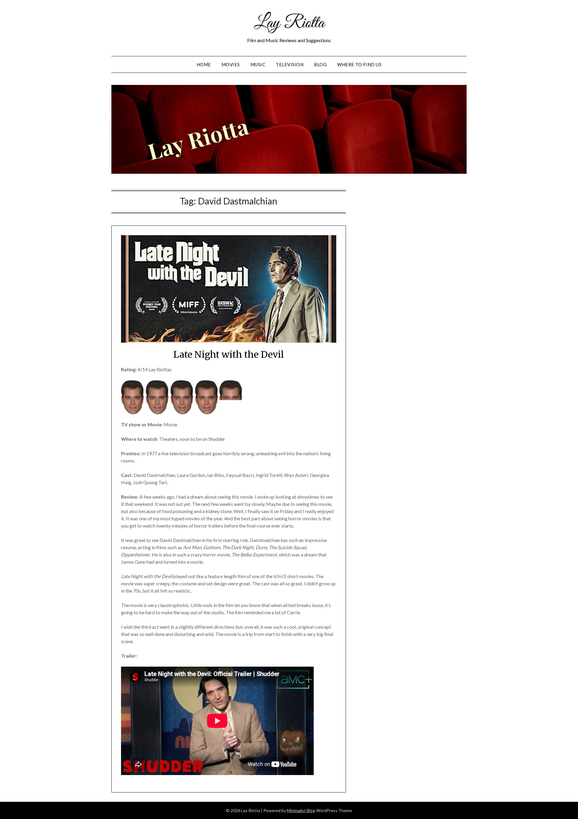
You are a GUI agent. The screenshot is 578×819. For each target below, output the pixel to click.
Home (204, 64)
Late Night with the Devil (228, 354)
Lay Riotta (289, 23)
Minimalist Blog (301, 810)
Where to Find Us (359, 64)
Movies (231, 64)
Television (289, 64)
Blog (320, 64)
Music (258, 64)
